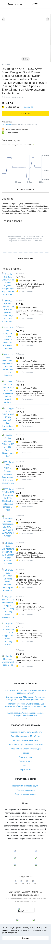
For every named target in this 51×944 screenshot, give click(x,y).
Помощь (25, 753)
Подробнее (28, 107)
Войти (35, 4)
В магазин (25, 113)
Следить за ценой (25, 190)
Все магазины (25, 761)
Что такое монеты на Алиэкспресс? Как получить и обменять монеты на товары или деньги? (25, 706)
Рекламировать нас (26, 790)
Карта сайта (25, 770)
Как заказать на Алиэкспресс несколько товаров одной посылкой (25, 714)
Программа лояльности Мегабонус (26, 732)
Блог (25, 766)
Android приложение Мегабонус (25, 736)
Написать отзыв (25, 258)
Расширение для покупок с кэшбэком (26, 745)
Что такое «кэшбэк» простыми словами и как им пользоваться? (25, 691)
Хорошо (25, 938)
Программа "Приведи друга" (25, 786)
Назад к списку (3, 19)
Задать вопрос (25, 757)
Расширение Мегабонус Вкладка (26, 749)
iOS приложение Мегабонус (25, 740)
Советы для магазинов (25, 794)
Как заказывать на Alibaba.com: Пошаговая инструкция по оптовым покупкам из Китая (25, 698)
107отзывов (7, 124)
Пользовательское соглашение (20, 898)
